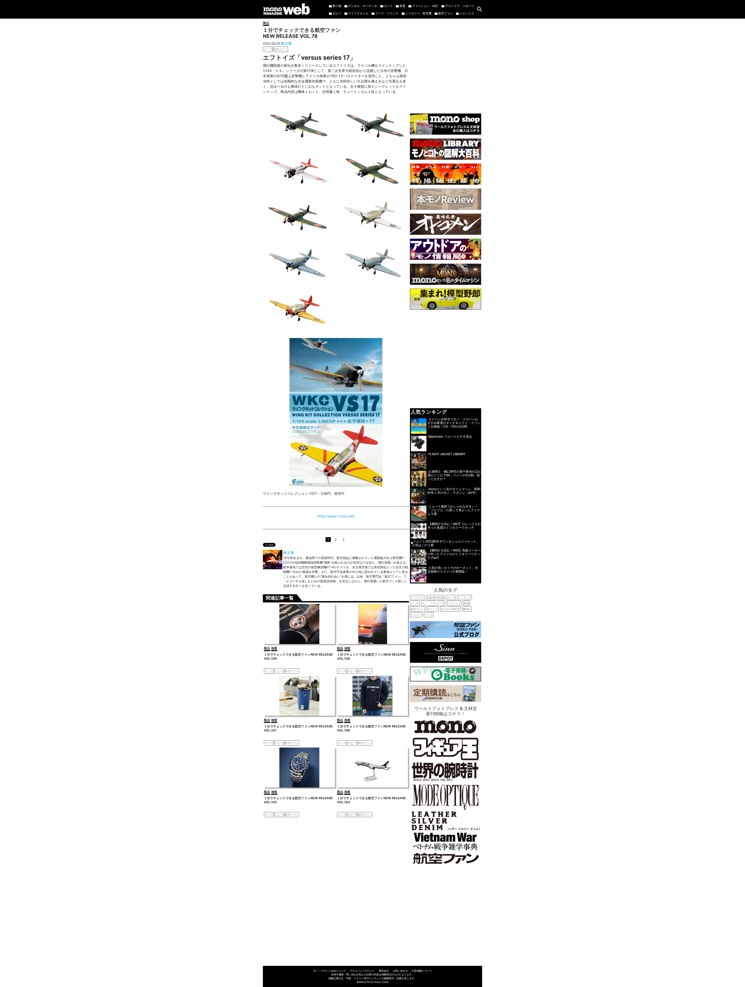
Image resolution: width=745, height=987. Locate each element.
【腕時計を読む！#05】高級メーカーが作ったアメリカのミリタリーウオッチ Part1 (454, 554)
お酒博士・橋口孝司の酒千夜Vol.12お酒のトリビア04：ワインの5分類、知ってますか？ (454, 475)
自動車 (431, 597)
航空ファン (445, 13)
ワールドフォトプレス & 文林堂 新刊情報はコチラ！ (445, 711)
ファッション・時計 (425, 6)
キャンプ (432, 609)
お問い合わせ (400, 970)
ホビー (337, 13)
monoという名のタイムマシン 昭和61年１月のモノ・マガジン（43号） (453, 491)
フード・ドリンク (386, 13)
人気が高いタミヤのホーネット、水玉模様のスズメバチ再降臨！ (452, 569)
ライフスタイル (358, 13)
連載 (274, 648)
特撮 (441, 597)
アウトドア (417, 597)
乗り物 (337, 6)
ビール (415, 603)
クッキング (464, 597)
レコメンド (454, 603)
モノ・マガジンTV (433, 603)
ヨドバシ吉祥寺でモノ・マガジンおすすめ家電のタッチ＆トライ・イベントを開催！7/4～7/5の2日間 (453, 422)
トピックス (467, 13)
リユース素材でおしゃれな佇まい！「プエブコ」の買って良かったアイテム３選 (453, 510)
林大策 (286, 43)
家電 (402, 6)
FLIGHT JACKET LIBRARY (446, 454)
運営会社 (384, 970)
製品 (266, 23)
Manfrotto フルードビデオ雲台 (450, 436)
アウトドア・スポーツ (459, 6)
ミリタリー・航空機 (418, 13)
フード (428, 614)
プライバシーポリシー (362, 970)
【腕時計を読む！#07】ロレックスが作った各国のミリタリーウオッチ (454, 525)
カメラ (388, 6)
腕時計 (467, 609)
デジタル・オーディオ (362, 6)
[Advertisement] (445, 64)
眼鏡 (466, 603)
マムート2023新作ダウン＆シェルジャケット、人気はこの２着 (446, 543)
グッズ (268, 49)
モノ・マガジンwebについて (329, 970)
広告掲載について (422, 970)
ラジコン (416, 614)
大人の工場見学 (450, 609)
